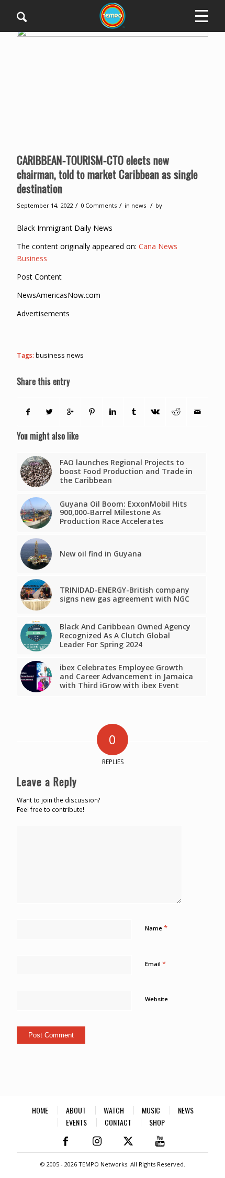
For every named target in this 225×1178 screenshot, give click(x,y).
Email (155, 963)
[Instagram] (97, 1141)
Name (156, 928)
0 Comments (99, 205)
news (138, 205)
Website (156, 999)
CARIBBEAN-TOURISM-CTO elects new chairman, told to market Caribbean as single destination (107, 174)
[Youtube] (159, 1141)
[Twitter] (128, 1141)
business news (60, 355)
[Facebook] (65, 1141)
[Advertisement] (120, 332)
